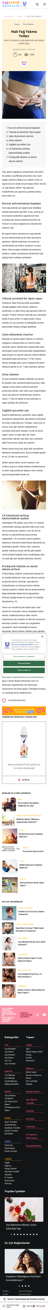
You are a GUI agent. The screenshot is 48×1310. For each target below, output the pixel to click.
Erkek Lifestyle (11, 1151)
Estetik (29, 1058)
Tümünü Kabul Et (24, 670)
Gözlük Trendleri (11, 1131)
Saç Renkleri (10, 1055)
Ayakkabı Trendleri (12, 1128)
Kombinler (9, 1134)
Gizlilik (5, 1294)
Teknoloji (30, 1126)
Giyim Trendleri (11, 1122)
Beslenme (30, 1061)
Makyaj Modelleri (12, 1084)
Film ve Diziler (31, 1081)
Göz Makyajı (10, 1078)
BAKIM (8, 1091)
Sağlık (7, 1163)
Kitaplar (29, 1084)
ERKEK (8, 1141)
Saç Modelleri (10, 1049)
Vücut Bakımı (28, 24)
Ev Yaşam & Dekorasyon (32, 1136)
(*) (29, 359)
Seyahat (30, 1111)
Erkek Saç (9, 1145)
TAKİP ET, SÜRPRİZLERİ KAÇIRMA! (26, 1015)
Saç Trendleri (10, 1064)
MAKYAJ (8, 1071)
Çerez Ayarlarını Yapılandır (24, 656)
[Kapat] (42, 636)
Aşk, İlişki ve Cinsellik (31, 1101)
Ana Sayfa (8, 16)
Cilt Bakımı (9, 1098)
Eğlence (8, 1166)
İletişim (6, 1291)
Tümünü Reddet (24, 663)
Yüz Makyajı (10, 1075)
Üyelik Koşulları (25, 1294)
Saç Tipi (8, 1061)
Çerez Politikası (25, 1291)
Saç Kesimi (9, 1052)
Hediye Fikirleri (11, 1169)
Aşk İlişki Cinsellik (12, 1171)
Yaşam (20, 16)
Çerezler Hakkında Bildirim (23, 644)
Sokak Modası (10, 1125)
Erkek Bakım (10, 1148)
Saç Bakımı (9, 1058)
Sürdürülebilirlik (33, 1146)
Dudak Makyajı (11, 1081)
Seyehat (8, 1175)
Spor (28, 1049)
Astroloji (8, 1183)
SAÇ (7, 1045)
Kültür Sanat (31, 1072)
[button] (11, 1234)
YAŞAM (8, 1159)
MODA (8, 1118)
